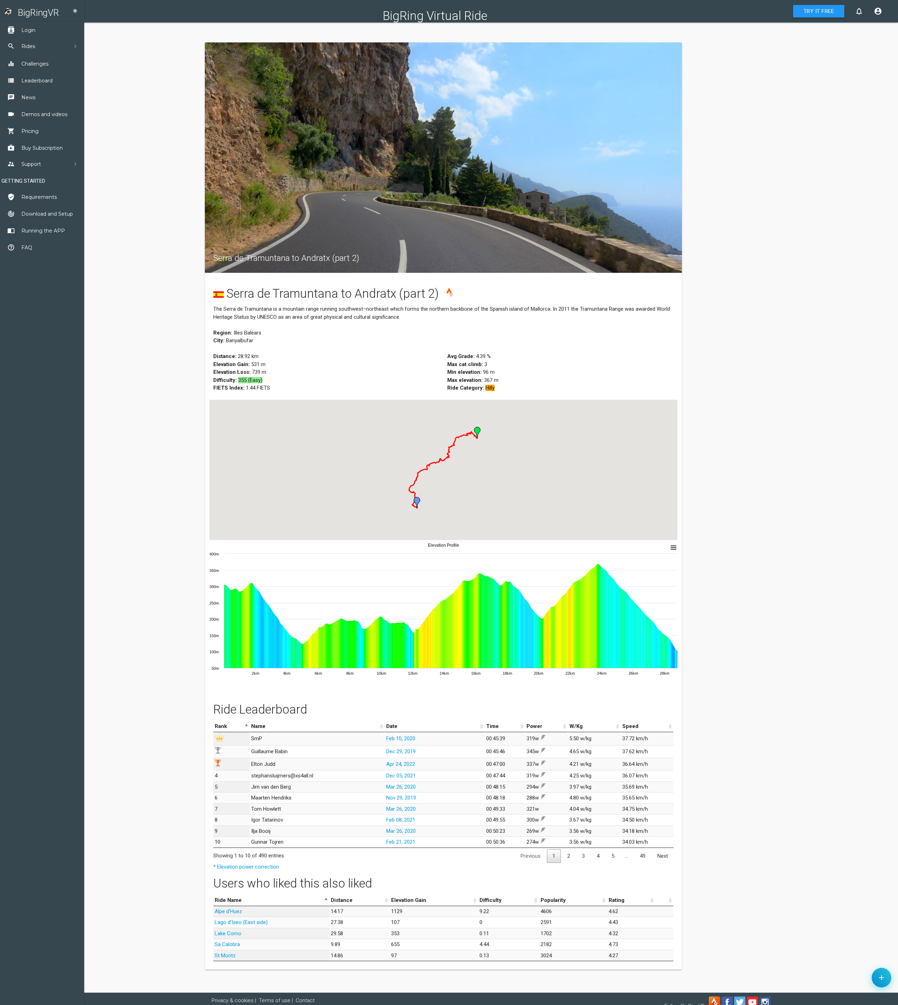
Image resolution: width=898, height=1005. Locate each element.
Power (534, 726)
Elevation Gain (408, 900)
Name (258, 726)
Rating (616, 900)
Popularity (553, 900)
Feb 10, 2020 (400, 738)
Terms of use (274, 1000)
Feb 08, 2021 (400, 820)
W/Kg (576, 726)
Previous (531, 856)
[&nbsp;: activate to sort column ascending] (664, 900)
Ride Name (228, 900)
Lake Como (228, 933)
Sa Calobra (227, 944)
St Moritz (225, 955)
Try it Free (819, 11)
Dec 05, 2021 (401, 776)
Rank (221, 726)
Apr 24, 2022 (400, 764)
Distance (342, 900)
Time (492, 726)
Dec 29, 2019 (401, 751)
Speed (630, 726)
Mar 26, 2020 (401, 787)
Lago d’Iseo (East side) (241, 922)
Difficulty (491, 900)
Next (662, 856)
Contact (305, 1000)
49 (642, 856)
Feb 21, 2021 (400, 842)
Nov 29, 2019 (401, 798)
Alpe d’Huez (228, 911)
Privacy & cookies (233, 1000)
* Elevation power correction (246, 867)
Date (391, 726)
